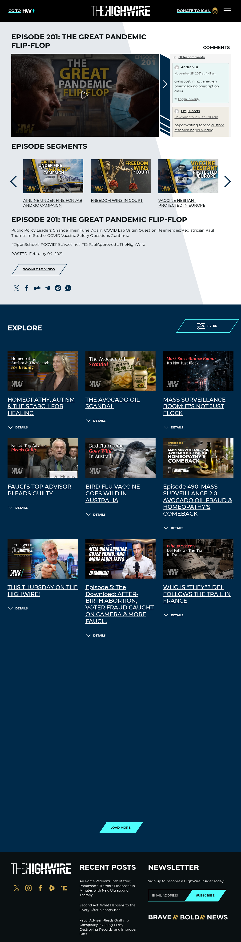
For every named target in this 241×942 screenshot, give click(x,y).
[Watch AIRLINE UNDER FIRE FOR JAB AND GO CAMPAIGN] (53, 176)
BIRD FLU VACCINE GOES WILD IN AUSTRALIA (112, 493)
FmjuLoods (190, 111)
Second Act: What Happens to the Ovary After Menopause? (107, 908)
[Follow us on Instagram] (28, 888)
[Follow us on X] (16, 888)
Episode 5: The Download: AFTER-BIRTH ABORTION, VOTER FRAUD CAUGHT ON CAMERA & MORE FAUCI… (119, 604)
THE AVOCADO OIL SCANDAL (112, 403)
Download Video (39, 269)
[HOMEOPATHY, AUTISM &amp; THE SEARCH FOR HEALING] (43, 371)
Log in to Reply (188, 99)
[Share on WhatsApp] (68, 288)
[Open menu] (227, 11)
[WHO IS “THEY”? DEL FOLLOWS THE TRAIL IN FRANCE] (198, 559)
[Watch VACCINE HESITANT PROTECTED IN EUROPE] (188, 176)
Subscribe (205, 895)
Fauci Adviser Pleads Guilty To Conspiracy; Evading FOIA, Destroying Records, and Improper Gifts (108, 927)
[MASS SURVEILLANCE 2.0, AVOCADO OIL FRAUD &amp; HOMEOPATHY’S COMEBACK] (198, 458)
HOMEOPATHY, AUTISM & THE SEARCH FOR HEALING (41, 406)
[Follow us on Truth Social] (63, 889)
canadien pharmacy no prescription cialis (196, 86)
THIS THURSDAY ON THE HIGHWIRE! (43, 591)
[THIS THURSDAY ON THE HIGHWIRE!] (43, 559)
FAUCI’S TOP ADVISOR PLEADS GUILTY (39, 490)
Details (21, 427)
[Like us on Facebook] (40, 888)
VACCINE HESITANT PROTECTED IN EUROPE (181, 203)
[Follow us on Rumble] (52, 889)
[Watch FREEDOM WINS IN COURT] (121, 176)
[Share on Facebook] (27, 288)
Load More (120, 827)
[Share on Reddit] (58, 288)
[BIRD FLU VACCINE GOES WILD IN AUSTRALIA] (120, 458)
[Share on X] (16, 288)
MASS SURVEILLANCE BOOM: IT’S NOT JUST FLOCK (194, 406)
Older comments (191, 57)
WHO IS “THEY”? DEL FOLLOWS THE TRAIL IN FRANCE (197, 594)
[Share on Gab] (37, 288)
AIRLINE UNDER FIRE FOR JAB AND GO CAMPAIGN (52, 203)
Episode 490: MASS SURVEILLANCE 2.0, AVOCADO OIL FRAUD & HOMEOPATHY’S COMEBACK (197, 500)
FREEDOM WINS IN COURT (117, 200)
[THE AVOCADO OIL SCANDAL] (120, 371)
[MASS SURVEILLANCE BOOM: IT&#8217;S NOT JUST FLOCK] (198, 371)
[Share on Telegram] (47, 288)
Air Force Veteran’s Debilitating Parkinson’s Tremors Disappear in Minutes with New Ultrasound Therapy (107, 888)
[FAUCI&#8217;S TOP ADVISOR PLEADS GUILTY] (43, 458)
